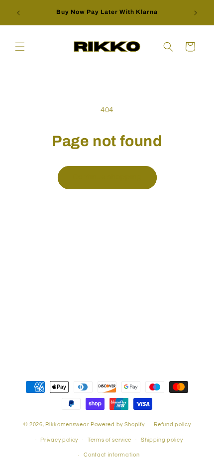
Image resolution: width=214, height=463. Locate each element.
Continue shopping (107, 177)
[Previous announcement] (18, 13)
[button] (20, 47)
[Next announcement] (196, 13)
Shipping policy (162, 440)
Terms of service (109, 440)
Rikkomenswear (67, 424)
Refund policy (172, 424)
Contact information (111, 455)
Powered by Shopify (118, 424)
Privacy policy (59, 440)
